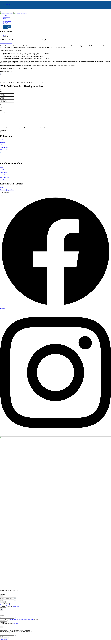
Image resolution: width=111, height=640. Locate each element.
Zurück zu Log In (4, 639)
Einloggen (15, 623)
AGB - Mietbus (3, 147)
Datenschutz (3, 144)
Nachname (2, 95)
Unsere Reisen (6, 17)
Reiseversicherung (4, 177)
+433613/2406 (6, 4)
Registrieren (6, 23)
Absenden (3, 130)
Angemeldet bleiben (6, 603)
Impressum (2, 142)
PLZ (1, 104)
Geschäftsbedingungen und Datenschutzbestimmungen (21, 619)
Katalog (2, 167)
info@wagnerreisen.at (8, 5)
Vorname (2, 92)
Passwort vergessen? (5, 605)
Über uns (5, 19)
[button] (55, 132)
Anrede (2, 90)
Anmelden (5, 22)
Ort (1, 107)
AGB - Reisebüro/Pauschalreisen (8, 150)
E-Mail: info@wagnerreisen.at (7, 190)
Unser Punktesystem (5, 180)
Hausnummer (3, 101)
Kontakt (5, 18)
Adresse (2, 98)
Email (1, 110)
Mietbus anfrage (7, 21)
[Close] (1, 596)
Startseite (5, 15)
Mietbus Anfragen (4, 174)
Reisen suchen (3, 172)
